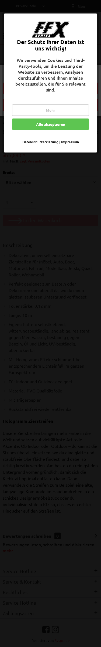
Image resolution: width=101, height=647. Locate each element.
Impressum (70, 142)
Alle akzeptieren (50, 124)
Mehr (50, 110)
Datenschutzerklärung (40, 142)
